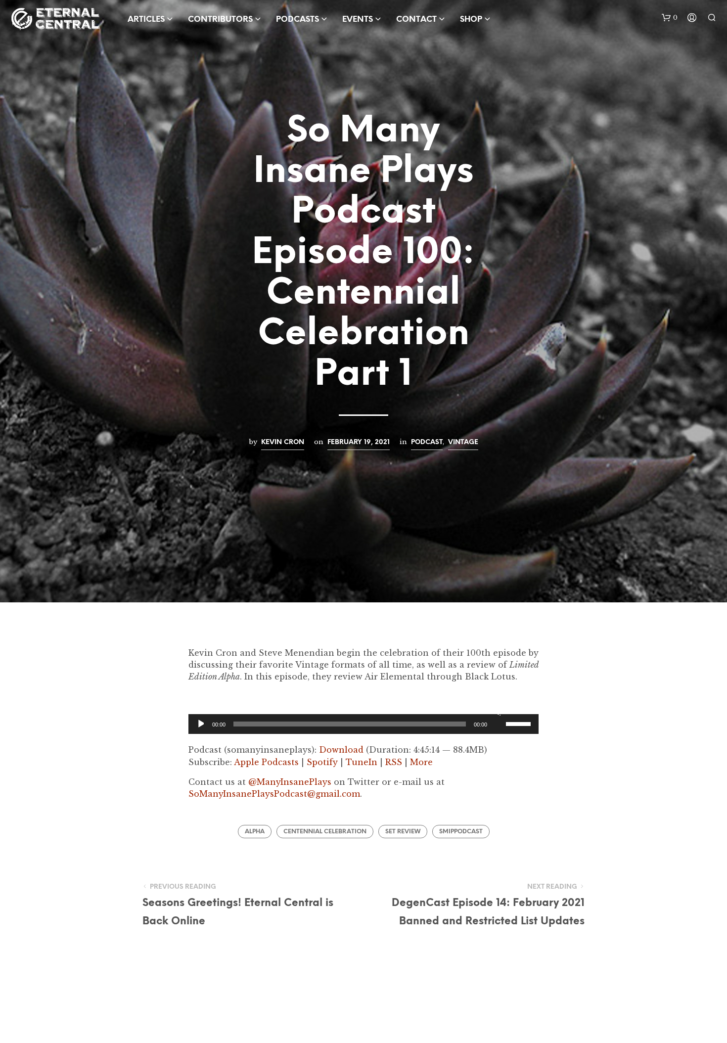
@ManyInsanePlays (289, 782)
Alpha (255, 831)
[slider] (520, 723)
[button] (670, 18)
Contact (416, 19)
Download (341, 750)
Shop (471, 19)
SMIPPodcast (461, 831)
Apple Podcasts (266, 762)
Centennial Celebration (324, 831)
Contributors (220, 19)
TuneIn (361, 762)
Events (357, 19)
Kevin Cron (282, 442)
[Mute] (496, 711)
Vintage (463, 442)
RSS (393, 762)
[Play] (200, 724)
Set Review (402, 831)
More (421, 762)
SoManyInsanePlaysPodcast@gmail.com (274, 794)
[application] (363, 724)
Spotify (322, 762)
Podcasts (297, 19)
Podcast (427, 442)
